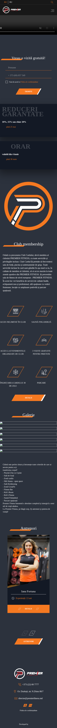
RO (5, 2)
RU (11, 2)
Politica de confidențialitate (29, 82)
